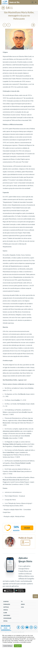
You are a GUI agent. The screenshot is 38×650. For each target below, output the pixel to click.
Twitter (22, 627)
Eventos (6, 601)
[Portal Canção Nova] (4, 2)
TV (22, 601)
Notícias (6, 607)
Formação (6, 604)
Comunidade (7, 618)
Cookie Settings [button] (7, 646)
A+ (4, 25)
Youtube (26, 627)
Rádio (23, 604)
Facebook (18, 627)
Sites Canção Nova (35, 2)
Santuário (6, 615)
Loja (22, 607)
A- (8, 25)
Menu (32, 2)
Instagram (31, 627)
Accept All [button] (18, 646)
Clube (5, 612)
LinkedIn (35, 627)
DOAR (5, 628)
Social (5, 621)
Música (5, 609)
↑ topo (35, 596)
